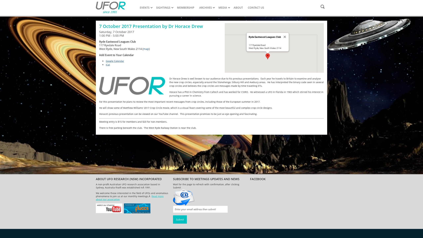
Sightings (163, 7)
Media (222, 7)
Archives (205, 7)
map (146, 49)
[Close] (285, 37)
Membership (185, 7)
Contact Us (256, 7)
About (238, 7)
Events (145, 7)
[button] (268, 56)
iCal (108, 64)
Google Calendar (115, 61)
